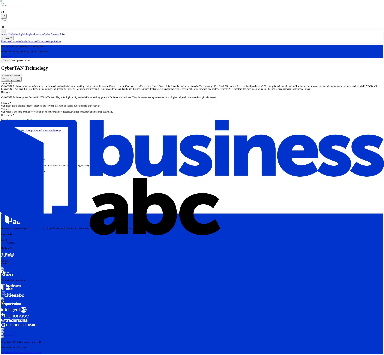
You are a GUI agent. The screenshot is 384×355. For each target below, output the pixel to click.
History (4, 85)
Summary (5, 83)
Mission (5, 88)
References (6, 93)
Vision (4, 91)
